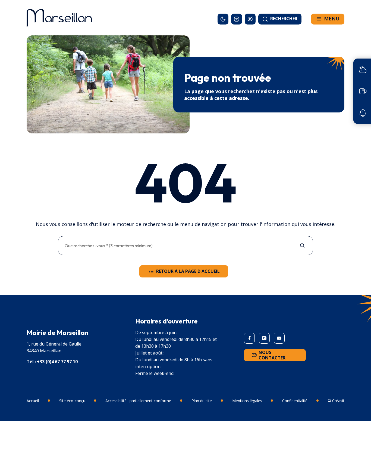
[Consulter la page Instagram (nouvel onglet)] (264, 338)
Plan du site (201, 400)
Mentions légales (247, 400)
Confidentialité (294, 400)
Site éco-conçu (72, 400)
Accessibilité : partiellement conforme (138, 400)
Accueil (33, 400)
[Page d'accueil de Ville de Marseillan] (59, 17)
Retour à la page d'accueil (188, 271)
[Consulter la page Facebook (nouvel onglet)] (249, 338)
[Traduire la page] (236, 19)
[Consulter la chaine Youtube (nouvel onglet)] (279, 338)
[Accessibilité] (250, 19)
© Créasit (336, 400)
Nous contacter (272, 355)
